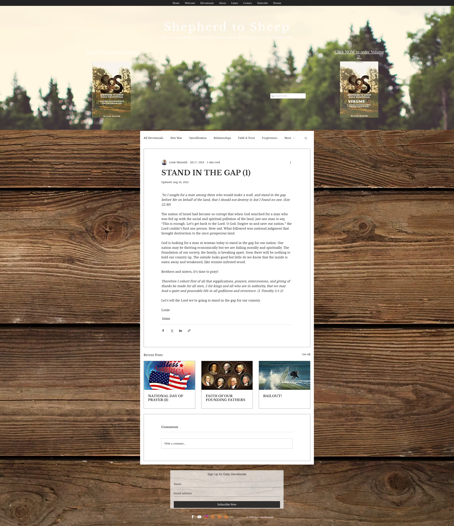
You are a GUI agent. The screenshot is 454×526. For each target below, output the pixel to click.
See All (306, 354)
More (287, 138)
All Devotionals (153, 138)
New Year (176, 138)
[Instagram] (206, 516)
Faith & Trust (246, 138)
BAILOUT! (272, 396)
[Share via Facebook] (163, 330)
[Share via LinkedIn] (180, 330)
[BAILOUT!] (284, 375)
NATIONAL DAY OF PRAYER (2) (165, 398)
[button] (306, 138)
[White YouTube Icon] (199, 516)
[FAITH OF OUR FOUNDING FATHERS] (227, 375)
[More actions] (290, 162)
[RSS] (213, 516)
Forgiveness (269, 138)
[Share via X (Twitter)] (171, 330)
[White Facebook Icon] (192, 516)
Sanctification (198, 138)
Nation (166, 318)
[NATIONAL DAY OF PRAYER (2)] (169, 375)
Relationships (222, 138)
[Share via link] (189, 330)
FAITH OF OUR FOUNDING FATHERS (225, 398)
